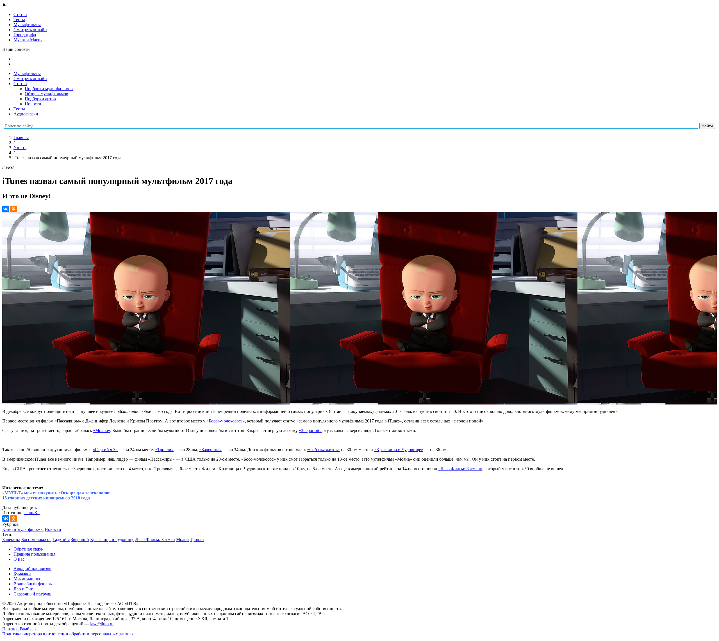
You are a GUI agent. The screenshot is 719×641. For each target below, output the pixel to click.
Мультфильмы (27, 73)
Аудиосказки (25, 114)
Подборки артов (40, 98)
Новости (33, 103)
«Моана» (101, 430)
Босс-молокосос (36, 539)
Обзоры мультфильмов (46, 93)
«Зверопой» (310, 430)
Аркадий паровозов (32, 568)
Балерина (11, 539)
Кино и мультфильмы (23, 529)
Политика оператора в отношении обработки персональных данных (68, 633)
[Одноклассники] (13, 209)
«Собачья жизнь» (323, 449)
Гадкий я (61, 539)
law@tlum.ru (101, 623)
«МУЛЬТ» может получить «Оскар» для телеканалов (56, 492)
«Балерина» (210, 449)
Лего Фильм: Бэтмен (155, 539)
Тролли (197, 539)
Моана (182, 539)
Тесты (19, 108)
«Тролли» (164, 449)
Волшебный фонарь (32, 583)
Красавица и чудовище (112, 539)
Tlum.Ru (32, 512)
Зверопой (80, 539)
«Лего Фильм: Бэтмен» (460, 468)
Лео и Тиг (23, 589)
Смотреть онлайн (30, 78)
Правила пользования (34, 554)
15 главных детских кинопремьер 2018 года (46, 497)
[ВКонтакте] (5, 209)
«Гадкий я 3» (105, 449)
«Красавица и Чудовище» (398, 449)
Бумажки (22, 573)
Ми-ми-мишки (27, 578)
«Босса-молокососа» (225, 421)
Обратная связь (28, 549)
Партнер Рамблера (20, 628)
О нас (18, 559)
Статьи (20, 83)
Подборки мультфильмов (49, 88)
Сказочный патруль (32, 594)
